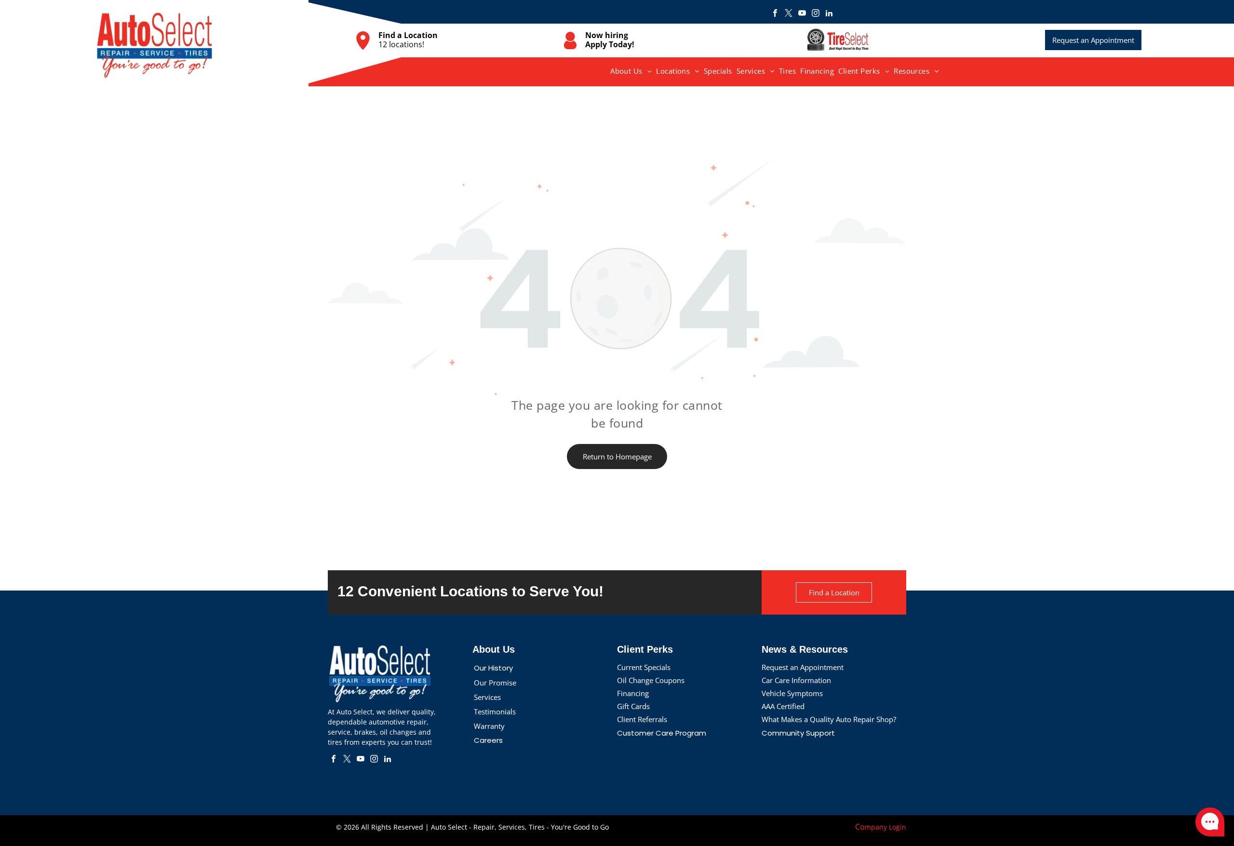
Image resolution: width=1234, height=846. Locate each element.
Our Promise (495, 682)
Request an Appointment (803, 667)
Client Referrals (642, 719)
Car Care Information (796, 680)
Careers (488, 740)
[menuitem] (631, 71)
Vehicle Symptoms (792, 693)
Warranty (489, 726)
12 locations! (401, 44)
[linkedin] (829, 14)
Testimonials (495, 711)
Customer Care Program (661, 733)
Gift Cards (633, 706)
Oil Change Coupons (650, 680)
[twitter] (788, 14)
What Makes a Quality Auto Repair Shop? (829, 719)
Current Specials (644, 667)
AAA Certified (783, 706)
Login (897, 827)
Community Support (798, 733)
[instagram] (815, 14)
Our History (493, 668)
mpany (876, 827)
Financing (633, 693)
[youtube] (802, 14)
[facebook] (775, 14)
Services (487, 697)
